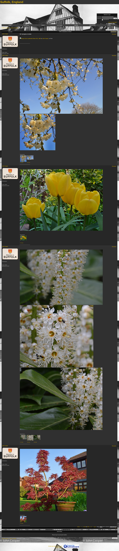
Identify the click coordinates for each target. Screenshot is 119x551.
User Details (59, 25)
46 (88, 526)
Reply (115, 29)
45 (87, 526)
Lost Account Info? (112, 22)
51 (91, 526)
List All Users (26, 25)
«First (78, 526)
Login (115, 18)
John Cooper (5, 33)
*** (115, 528)
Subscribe (115, 538)
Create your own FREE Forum (55, 546)
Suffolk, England (5, 27)
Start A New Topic (109, 29)
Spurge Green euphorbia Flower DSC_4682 (31, 38)
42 (83, 526)
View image (21, 162)
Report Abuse (59, 547)
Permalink (114, 34)
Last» (95, 526)
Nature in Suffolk (14, 27)
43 (85, 526)
